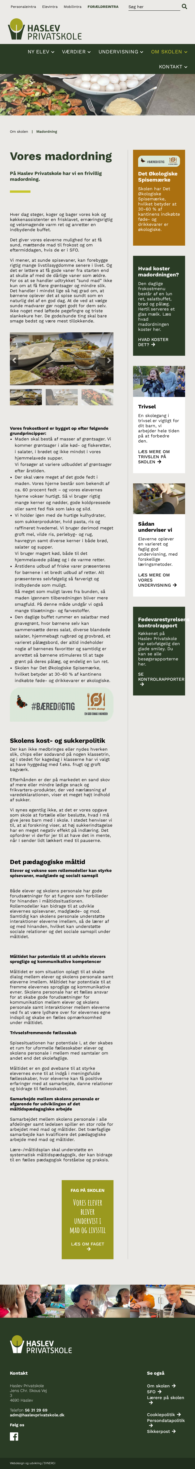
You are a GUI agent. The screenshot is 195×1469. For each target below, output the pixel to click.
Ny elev (39, 52)
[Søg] (184, 7)
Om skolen (167, 52)
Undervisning (119, 52)
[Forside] (45, 29)
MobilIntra (73, 7)
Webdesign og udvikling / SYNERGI (32, 1463)
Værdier (75, 52)
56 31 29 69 (36, 1410)
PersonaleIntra (23, 7)
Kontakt (171, 67)
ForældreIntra (103, 7)
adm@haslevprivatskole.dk (37, 1415)
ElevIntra (50, 7)
